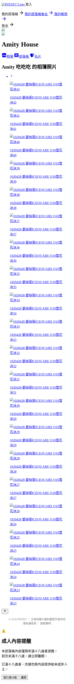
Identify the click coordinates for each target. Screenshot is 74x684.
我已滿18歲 (10, 677)
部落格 (24, 56)
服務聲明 (45, 623)
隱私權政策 (29, 623)
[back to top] (5, 611)
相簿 (10, 56)
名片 (38, 56)
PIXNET (22, 619)
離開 (23, 677)
